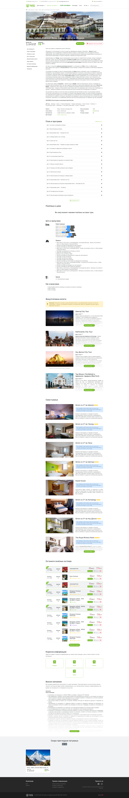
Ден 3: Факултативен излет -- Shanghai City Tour (58, 132)
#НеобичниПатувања (92, 786)
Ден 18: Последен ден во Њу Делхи (55, 191)
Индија (62, 114)
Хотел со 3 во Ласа (61, 229)
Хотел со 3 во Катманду (62, 233)
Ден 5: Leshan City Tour (52, 140)
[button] (32, 1)
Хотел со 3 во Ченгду (61, 227)
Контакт (28, 785)
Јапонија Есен (74, 568)
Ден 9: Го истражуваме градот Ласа (55, 156)
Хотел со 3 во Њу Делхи (62, 235)
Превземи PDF (75, 200)
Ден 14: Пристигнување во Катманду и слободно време (60, 175)
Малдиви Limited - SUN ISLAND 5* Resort (77, 599)
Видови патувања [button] (52, 5)
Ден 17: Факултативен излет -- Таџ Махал (56, 187)
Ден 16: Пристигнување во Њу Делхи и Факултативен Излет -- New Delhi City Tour (66, 183)
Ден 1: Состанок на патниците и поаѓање (56, 125)
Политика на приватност (58, 787)
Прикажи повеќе (74, 645)
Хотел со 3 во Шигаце (61, 230)
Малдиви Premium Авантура (75, 591)
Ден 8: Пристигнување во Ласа (54, 152)
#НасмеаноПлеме (99, 786)
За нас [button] (86, 5)
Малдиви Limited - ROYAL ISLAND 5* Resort (77, 607)
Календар (74, 5)
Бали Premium (74, 576)
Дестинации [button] (40, 5)
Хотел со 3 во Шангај (61, 226)
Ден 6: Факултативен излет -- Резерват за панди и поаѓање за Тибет (62, 144)
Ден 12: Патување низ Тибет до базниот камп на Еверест (60, 167)
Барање (81, 43)
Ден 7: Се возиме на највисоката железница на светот (59, 148)
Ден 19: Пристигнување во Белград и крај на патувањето (60, 195)
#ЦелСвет (101, 788)
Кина (65, 114)
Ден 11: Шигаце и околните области (55, 164)
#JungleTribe (84, 786)
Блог (80, 5)
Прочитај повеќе (89, 325)
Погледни (90, 571)
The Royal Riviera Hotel (61, 236)
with (101, 795)
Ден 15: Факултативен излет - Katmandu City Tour (58, 179)
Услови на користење (57, 785)
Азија (36, 9)
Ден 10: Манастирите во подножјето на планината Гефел (60, 160)
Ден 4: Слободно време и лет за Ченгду (56, 136)
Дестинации (31, 9)
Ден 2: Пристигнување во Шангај (54, 129)
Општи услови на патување (59, 783)
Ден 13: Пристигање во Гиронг (54, 171)
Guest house (58, 232)
